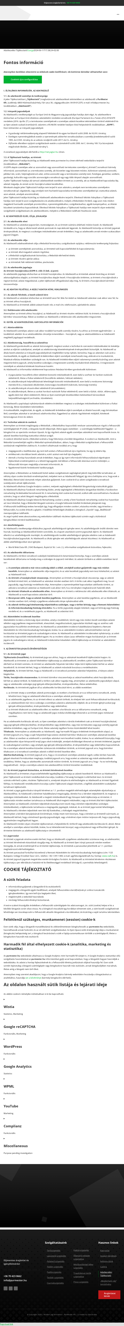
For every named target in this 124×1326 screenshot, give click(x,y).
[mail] (16, 1288)
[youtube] (11, 1288)
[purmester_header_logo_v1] (12, 9)
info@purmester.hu (15, 1280)
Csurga (30, 50)
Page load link (6, 1324)
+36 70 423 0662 (73, 3)
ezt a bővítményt (33, 977)
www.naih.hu (108, 856)
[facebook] (6, 1288)
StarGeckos (92, 1314)
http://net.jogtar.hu (49, 152)
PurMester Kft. (70, 1314)
